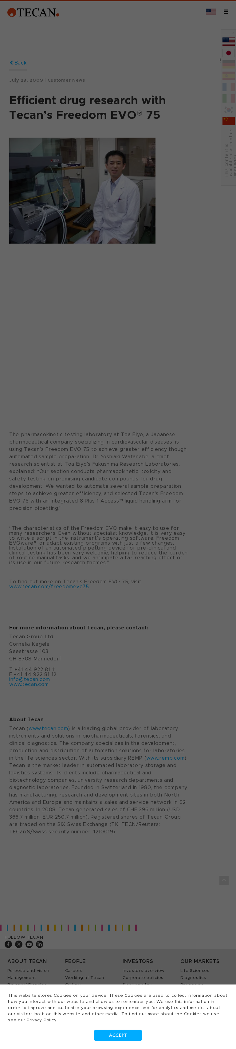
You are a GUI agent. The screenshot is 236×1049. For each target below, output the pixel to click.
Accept (118, 1035)
